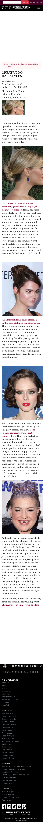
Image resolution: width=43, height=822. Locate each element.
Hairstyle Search (8, 755)
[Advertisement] (21, 37)
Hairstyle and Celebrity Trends (13, 769)
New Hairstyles (7, 713)
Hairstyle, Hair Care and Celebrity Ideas (17, 766)
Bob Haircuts (7, 730)
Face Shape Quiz (8, 794)
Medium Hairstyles (9, 725)
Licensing (5, 694)
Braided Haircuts (8, 744)
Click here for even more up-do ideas (20, 605)
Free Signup (6, 800)
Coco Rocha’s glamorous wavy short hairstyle (18, 433)
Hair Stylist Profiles (9, 780)
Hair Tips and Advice (9, 778)
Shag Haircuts (7, 747)
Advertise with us (8, 697)
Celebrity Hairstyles (9, 719)
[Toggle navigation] (39, 8)
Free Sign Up (34, 2)
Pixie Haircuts (7, 733)
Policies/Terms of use (10, 699)
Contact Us (6, 702)
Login (40, 2)
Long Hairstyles (8, 727)
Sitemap (5, 688)
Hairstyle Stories (8, 758)
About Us (5, 683)
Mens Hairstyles (8, 752)
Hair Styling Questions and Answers (15, 775)
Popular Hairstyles (8, 716)
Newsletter (6, 691)
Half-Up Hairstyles (9, 738)
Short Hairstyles (8, 722)
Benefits (5, 685)
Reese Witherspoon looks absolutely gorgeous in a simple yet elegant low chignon (19, 207)
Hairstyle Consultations (10, 797)
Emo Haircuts (7, 750)
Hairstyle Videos (8, 783)
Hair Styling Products (10, 772)
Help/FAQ (5, 705)
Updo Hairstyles (8, 736)
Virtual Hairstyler (8, 791)
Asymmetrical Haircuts (10, 741)
